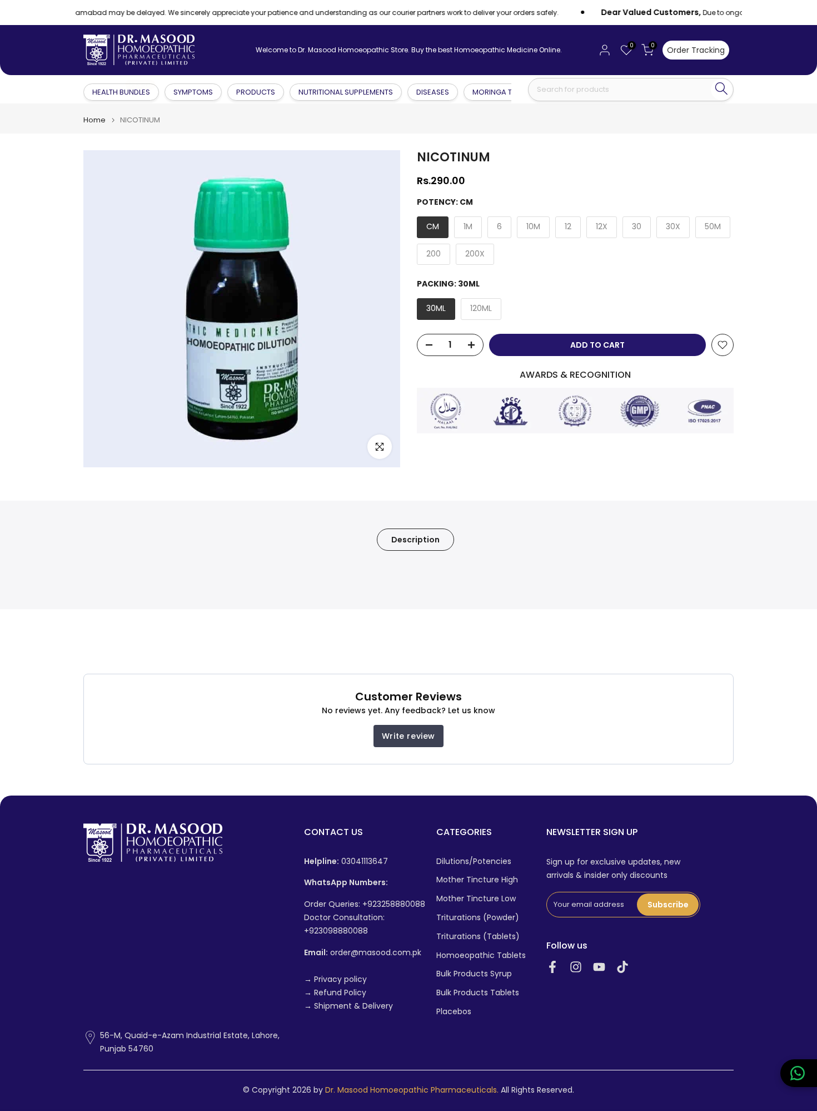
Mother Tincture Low (476, 898)
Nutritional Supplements (345, 92)
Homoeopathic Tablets (481, 955)
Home (94, 120)
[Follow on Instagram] (576, 967)
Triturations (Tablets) (478, 936)
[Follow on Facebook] (552, 967)
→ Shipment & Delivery (348, 1006)
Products (255, 92)
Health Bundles (121, 91)
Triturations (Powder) (477, 917)
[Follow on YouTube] (599, 967)
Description (415, 539)
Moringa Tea (496, 92)
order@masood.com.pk (362, 952)
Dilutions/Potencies (473, 861)
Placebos (453, 1011)
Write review (408, 736)
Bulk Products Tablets (477, 992)
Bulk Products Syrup (474, 974)
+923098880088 (336, 931)
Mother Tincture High (477, 880)
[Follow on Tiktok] (622, 967)
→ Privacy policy (335, 979)
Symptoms (193, 92)
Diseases (432, 92)
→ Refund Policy (335, 992)
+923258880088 (393, 904)
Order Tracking (696, 50)
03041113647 (346, 861)
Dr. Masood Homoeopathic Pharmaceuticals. (412, 1090)
